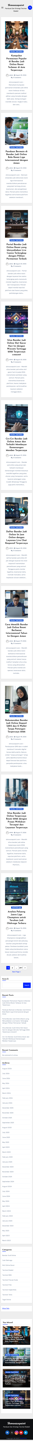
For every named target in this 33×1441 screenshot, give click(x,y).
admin (11, 75)
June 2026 (6, 1078)
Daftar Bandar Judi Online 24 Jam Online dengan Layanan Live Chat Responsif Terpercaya (16, 537)
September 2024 (8, 1181)
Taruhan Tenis (7, 1295)
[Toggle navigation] (2, 7)
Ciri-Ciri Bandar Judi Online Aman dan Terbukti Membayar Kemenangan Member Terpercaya (16, 445)
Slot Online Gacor (8, 1265)
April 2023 (6, 1235)
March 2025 (6, 1152)
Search (5, 979)
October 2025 (7, 1118)
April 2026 (6, 1088)
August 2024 (7, 1186)
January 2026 (7, 1103)
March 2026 (6, 1093)
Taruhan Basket (7, 1270)
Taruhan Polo (7, 1285)
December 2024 (8, 1167)
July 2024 (6, 1191)
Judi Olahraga (16, 907)
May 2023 (5, 1231)
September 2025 (8, 1123)
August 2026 (7, 1069)
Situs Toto (5, 1308)
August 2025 (7, 1127)
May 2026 (5, 1083)
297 (20, 968)
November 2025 (7, 1113)
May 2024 (5, 1201)
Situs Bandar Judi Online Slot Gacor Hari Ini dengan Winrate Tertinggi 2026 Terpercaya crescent (16, 1030)
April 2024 (6, 1206)
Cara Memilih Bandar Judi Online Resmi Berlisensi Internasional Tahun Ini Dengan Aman (16, 630)
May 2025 (5, 1142)
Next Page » (16, 972)
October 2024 (7, 1177)
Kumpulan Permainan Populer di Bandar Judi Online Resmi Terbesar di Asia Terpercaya (16, 1003)
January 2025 (7, 1162)
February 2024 (7, 1216)
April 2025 (6, 1147)
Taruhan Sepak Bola (9, 1290)
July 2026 (6, 1073)
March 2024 (6, 1211)
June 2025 (6, 1137)
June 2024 (6, 1196)
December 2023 (7, 1226)
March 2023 (6, 1240)
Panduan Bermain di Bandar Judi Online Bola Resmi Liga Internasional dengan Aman (16, 157)
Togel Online (6, 1300)
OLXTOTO (23, 1438)
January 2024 (7, 1221)
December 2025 (7, 1108)
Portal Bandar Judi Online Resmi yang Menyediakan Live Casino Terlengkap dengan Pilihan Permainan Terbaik (15, 1021)
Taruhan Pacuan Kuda (10, 1280)
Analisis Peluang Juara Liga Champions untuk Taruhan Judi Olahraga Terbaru (16, 917)
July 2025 (5, 1132)
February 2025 (7, 1157)
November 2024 (8, 1172)
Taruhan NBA (7, 1275)
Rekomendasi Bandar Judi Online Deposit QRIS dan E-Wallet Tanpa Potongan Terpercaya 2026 (16, 726)
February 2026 (7, 1098)
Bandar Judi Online (16, 51)
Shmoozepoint (16, 5)
